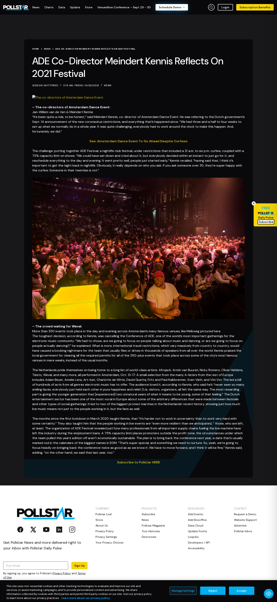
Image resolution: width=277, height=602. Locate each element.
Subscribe (148, 514)
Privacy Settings (106, 537)
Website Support (245, 520)
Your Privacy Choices (109, 542)
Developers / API (199, 542)
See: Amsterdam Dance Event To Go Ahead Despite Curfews (138, 141)
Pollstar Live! (104, 514)
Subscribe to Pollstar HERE (138, 462)
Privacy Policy (62, 573)
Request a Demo (245, 514)
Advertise (240, 525)
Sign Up (79, 565)
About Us (102, 525)
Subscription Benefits (255, 7)
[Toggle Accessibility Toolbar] (268, 593)
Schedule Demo (170, 7)
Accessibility (196, 548)
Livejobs (193, 537)
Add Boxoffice (197, 520)
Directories (149, 537)
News (108, 85)
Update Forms (197, 531)
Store (99, 520)
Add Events (195, 514)
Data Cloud (195, 525)
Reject (212, 590)
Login (225, 7)
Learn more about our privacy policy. (85, 598)
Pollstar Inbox (243, 531)
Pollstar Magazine (153, 525)
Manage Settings (183, 590)
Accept (242, 590)
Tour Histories (151, 531)
